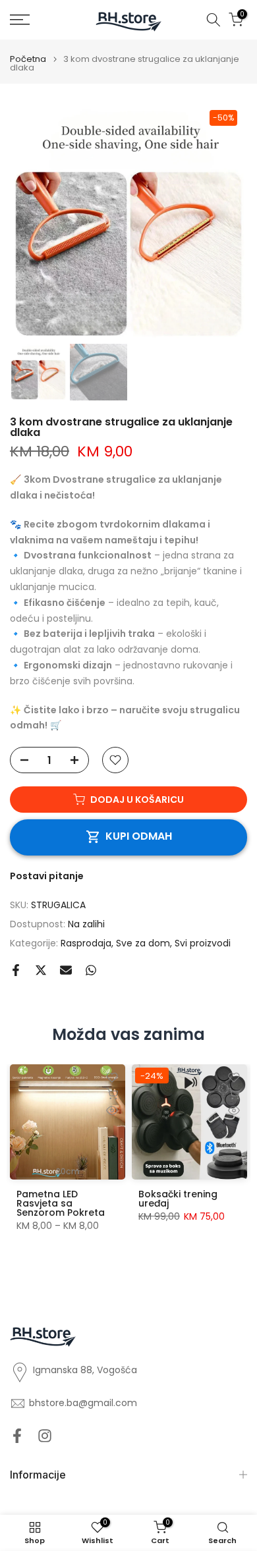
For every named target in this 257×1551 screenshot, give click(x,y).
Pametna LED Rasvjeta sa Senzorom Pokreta (60, 1203)
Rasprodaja (86, 943)
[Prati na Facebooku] (17, 1436)
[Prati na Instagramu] (45, 1436)
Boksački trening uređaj (177, 1198)
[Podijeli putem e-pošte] (66, 970)
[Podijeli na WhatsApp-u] (91, 970)
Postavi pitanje (47, 876)
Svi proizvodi (203, 943)
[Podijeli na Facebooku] (16, 970)
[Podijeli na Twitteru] (41, 970)
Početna (28, 59)
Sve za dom (143, 943)
